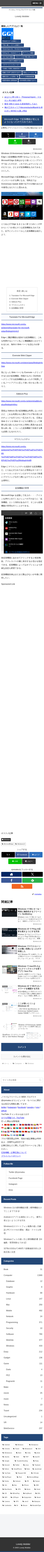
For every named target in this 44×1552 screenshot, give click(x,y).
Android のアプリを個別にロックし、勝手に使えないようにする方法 (23, 1219)
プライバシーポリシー (11, 1156)
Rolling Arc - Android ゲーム (11, 53)
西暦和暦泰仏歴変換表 (9, 80)
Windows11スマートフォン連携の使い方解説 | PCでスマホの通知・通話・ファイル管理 (22, 1229)
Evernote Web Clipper (19, 299)
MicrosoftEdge (8, 844)
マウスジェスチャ (18, 305)
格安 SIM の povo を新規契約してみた (21, 104)
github (4, 1111)
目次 (19, 291)
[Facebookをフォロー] (11, 880)
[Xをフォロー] (32, 874)
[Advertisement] (22, 261)
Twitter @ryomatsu (17, 1172)
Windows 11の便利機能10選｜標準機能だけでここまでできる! (23, 1209)
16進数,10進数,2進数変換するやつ (13, 68)
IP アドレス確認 (28, 53)
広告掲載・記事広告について (14, 1152)
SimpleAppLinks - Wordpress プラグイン (15, 49)
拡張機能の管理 (17, 308)
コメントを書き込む (22, 1056)
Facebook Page (15, 1178)
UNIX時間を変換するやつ (27, 80)
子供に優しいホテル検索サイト (12, 45)
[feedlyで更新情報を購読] (32, 880)
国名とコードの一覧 (30, 72)
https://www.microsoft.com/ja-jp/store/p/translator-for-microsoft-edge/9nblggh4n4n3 (15, 327)
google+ (30, 1107)
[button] (29, 141)
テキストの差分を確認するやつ (12, 61)
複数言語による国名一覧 (10, 76)
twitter (3, 1107)
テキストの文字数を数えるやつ (25, 57)
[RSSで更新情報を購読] (22, 886)
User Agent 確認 (7, 57)
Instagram (12, 1107)
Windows (7, 839)
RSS (11, 1190)
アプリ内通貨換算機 (27, 76)
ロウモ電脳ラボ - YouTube (12, 1118)
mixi (37, 1107)
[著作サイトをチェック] (11, 874)
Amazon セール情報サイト (11, 41)
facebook (22, 1107)
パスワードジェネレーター (11, 65)
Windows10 (21, 844)
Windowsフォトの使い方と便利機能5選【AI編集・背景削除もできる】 (23, 1241)
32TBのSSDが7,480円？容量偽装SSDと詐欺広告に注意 (22, 1250)
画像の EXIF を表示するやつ (11, 72)
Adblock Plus (16, 302)
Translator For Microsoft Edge (22, 295)
